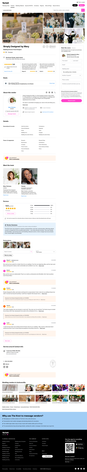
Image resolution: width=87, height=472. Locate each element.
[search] (31, 251)
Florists (11, 406)
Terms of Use (79, 92)
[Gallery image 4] (74, 20)
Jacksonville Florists (7, 10)
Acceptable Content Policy (75, 95)
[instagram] (49, 92)
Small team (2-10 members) (47, 112)
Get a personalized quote (11, 353)
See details (22, 59)
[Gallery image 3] (54, 35)
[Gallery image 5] (74, 35)
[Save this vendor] (47, 46)
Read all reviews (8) (8, 71)
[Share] (44, 46)
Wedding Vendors (5, 406)
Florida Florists (17, 406)
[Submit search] (83, 10)
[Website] (52, 92)
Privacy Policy (66, 96)
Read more (25, 104)
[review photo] (6, 245)
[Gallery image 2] (54, 20)
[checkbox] (62, 72)
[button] (11, 182)
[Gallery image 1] (22, 28)
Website (7, 364)
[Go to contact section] (55, 92)
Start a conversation (14, 159)
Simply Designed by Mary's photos (9, 409)
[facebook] (46, 92)
